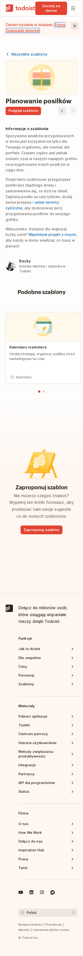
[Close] (74, 26)
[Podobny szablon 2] (44, 391)
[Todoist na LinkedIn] (31, 893)
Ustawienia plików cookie (51, 930)
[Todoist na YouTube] (21, 893)
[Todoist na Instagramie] (42, 893)
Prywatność (54, 924)
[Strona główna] (20, 8)
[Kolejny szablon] (73, 111)
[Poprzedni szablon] (62, 111)
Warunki (24, 930)
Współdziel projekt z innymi (52, 234)
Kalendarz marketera (28, 347)
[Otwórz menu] (73, 8)
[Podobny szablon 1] (39, 391)
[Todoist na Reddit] (52, 893)
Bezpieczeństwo (30, 924)
